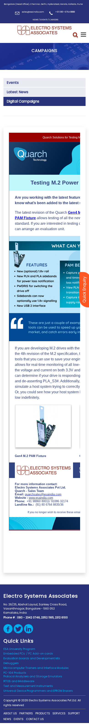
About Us (10, 713)
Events (13, 82)
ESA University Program (19, 649)
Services (58, 713)
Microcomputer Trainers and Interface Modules (36, 668)
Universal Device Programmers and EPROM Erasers (38, 691)
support (74, 713)
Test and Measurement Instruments (28, 686)
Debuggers (11, 663)
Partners (26, 713)
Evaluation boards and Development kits (31, 658)
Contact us (35, 719)
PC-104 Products (14, 673)
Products (42, 713)
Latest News (17, 92)
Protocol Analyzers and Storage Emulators (32, 676)
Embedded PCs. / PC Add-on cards (28, 653)
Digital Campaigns (23, 101)
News (7, 719)
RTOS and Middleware (18, 681)
